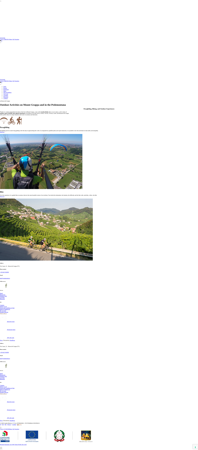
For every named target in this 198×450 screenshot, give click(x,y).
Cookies (14, 424)
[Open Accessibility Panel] (0, 427)
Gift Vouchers (15, 39)
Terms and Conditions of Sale (7, 308)
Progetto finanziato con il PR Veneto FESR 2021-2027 (13, 444)
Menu (10, 39)
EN (2, 38)
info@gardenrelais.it (5, 278)
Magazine (5, 97)
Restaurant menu (11, 329)
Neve (1, 340)
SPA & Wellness (7, 92)
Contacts (5, 98)
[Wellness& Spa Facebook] (6, 287)
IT (0, 38)
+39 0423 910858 (4, 272)
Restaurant (6, 89)
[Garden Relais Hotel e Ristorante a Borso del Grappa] (18, 36)
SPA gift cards (10, 337)
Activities (5, 95)
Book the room (10, 321)
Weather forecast (4, 312)
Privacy (9, 424)
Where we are (3, 306)
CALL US (2, 39)
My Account (3, 310)
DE (4, 38)
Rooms (5, 88)
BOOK (7, 39)
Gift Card (5, 94)
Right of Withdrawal (5, 309)
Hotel (4, 86)
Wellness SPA (3, 296)
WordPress (12, 340)
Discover (2, 132)
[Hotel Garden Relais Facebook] (2, 287)
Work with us (3, 313)
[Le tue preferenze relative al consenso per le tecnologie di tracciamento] (195, 447)
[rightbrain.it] (19, 424)
